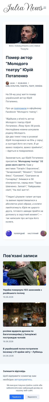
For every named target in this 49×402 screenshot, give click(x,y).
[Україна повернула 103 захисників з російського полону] (24, 273)
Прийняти (16, 397)
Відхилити (32, 397)
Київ (8, 86)
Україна (38, 86)
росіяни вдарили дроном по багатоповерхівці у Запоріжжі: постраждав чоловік (20, 334)
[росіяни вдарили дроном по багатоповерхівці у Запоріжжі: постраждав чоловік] (24, 315)
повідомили (20, 108)
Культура (14, 86)
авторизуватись (23, 379)
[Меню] (45, 8)
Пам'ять (24, 86)
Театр (31, 86)
